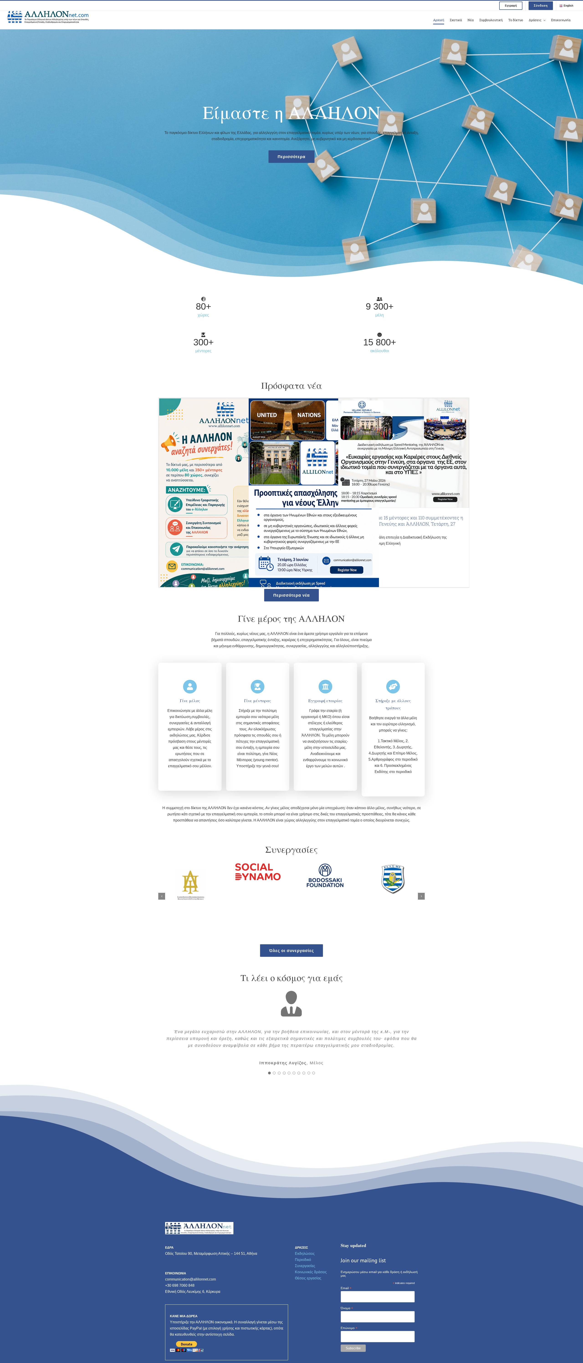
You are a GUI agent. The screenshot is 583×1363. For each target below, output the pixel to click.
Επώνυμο (349, 1353)
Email (346, 1313)
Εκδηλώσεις (305, 1279)
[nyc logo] (258, 865)
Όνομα (347, 1333)
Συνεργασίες (305, 1291)
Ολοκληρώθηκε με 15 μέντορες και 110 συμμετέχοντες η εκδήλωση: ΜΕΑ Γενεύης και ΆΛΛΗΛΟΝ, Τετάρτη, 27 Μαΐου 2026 (403, 524)
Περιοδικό (303, 1285)
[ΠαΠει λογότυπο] (190, 865)
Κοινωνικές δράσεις (311, 1297)
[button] (161, 896)
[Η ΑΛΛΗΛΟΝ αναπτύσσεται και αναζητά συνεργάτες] (224, 496)
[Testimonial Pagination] (269, 1098)
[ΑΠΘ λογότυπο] (392, 865)
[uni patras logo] (325, 865)
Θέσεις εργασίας (308, 1303)
